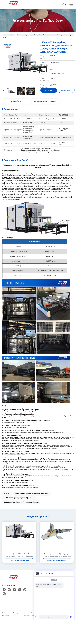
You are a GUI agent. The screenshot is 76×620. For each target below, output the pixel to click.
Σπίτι (4, 35)
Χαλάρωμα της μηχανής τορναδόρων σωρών (21, 502)
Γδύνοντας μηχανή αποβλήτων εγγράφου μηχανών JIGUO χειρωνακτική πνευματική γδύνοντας (57, 555)
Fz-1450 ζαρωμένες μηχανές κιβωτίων (18, 498)
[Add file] (36, 617)
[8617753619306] (25, 589)
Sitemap (15, 613)
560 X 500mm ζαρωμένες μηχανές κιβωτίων (31, 493)
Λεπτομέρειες (16, 101)
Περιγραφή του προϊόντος (45, 101)
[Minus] (71, 573)
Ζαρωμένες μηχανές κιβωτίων (26, 35)
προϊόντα (12, 35)
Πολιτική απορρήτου (6, 614)
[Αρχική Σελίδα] (13, 580)
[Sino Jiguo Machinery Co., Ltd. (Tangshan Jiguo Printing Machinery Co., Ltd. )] (13, 4)
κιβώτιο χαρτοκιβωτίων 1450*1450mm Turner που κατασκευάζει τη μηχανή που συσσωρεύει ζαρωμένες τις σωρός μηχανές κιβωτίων (19, 555)
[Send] (71, 617)
